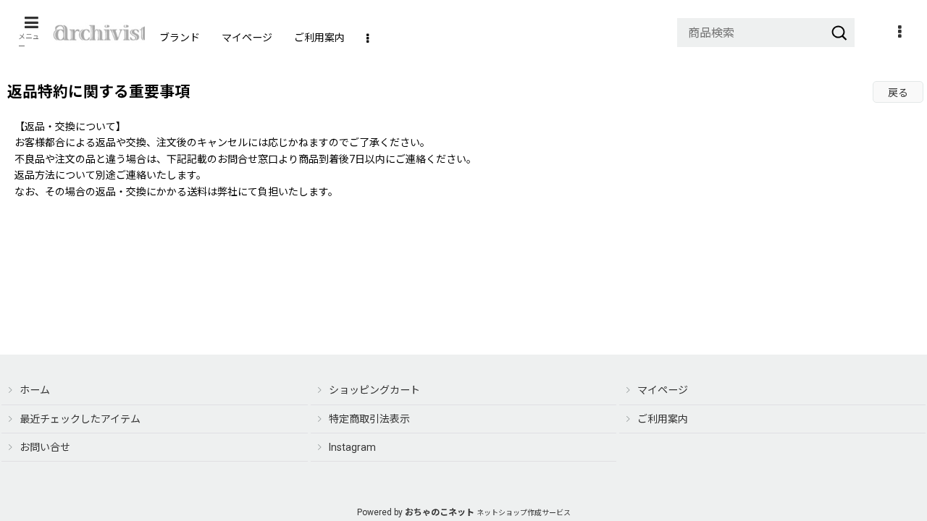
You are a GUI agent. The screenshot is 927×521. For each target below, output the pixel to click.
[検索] (839, 32)
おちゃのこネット (439, 512)
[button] (31, 32)
